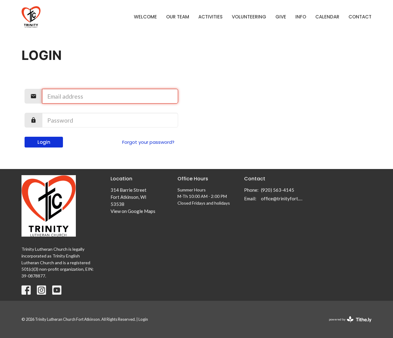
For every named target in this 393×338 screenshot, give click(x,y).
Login (43, 142)
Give (280, 17)
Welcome (145, 17)
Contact (360, 17)
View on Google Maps (133, 211)
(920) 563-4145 (277, 190)
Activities (210, 17)
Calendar (327, 17)
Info (300, 17)
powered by (347, 324)
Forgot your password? (148, 142)
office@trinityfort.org (283, 198)
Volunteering (249, 17)
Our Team (177, 17)
